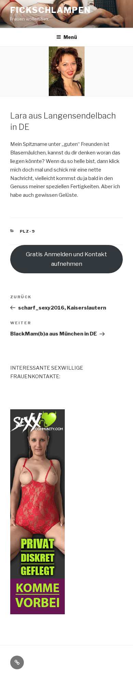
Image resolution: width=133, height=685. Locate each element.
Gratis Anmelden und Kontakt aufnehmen (66, 259)
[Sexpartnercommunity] (37, 610)
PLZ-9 (27, 231)
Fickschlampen (50, 10)
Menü (70, 37)
